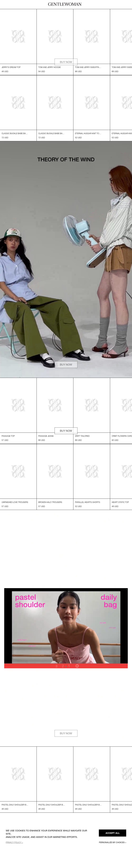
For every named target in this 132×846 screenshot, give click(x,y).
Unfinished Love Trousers (15, 517)
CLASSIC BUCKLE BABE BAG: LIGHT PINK (15, 141)
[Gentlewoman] (64, 4)
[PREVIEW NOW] (66, 11)
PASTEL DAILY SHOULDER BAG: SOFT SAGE (51, 820)
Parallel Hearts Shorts (87, 517)
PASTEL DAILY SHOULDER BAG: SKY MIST (15, 820)
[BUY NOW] (66, 81)
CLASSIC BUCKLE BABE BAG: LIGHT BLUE (51, 141)
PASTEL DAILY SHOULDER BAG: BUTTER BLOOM (88, 820)
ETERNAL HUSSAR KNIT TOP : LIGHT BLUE (88, 141)
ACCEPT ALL (113, 833)
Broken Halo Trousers (50, 517)
